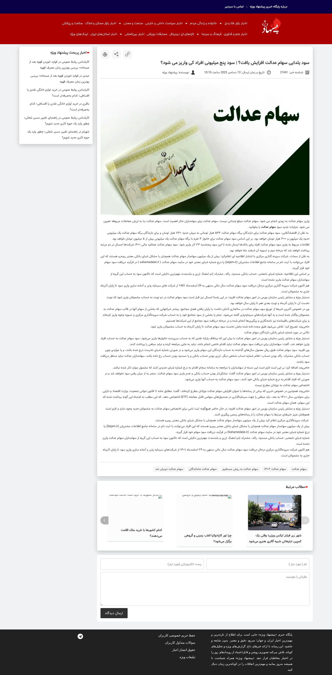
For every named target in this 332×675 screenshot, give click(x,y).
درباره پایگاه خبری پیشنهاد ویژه (268, 7)
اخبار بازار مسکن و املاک (100, 23)
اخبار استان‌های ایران (103, 34)
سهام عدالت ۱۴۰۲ (275, 469)
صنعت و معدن (133, 23)
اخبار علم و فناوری (235, 34)
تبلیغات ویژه (187, 657)
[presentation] (305, 520)
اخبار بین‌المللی (134, 34)
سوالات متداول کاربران (180, 642)
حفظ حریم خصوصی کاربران (176, 635)
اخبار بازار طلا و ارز (235, 23)
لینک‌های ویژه (79, 34)
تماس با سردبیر (234, 7)
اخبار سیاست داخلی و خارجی (163, 23)
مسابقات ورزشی (157, 34)
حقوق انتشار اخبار (183, 650)
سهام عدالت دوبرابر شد (169, 469)
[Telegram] (80, 636)
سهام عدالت (295, 221)
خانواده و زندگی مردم (203, 23)
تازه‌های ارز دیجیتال (181, 34)
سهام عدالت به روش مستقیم (240, 469)
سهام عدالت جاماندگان (203, 469)
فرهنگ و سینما (212, 34)
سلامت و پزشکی (72, 23)
